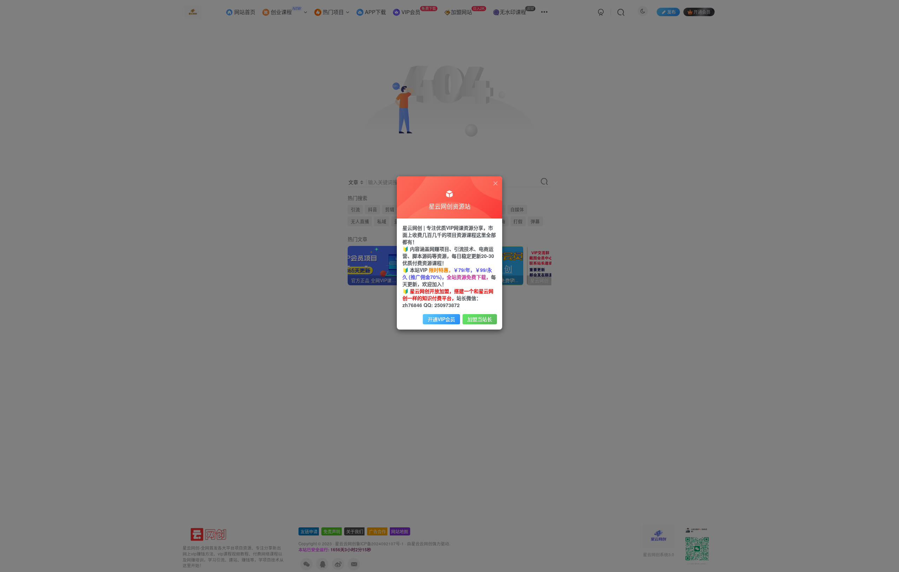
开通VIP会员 (441, 319)
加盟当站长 (479, 319)
